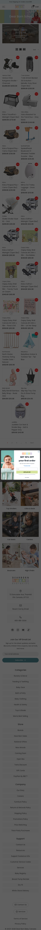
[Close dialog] (39, 451)
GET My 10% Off (27, 472)
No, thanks (27, 477)
